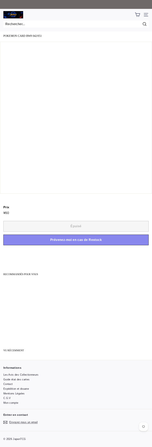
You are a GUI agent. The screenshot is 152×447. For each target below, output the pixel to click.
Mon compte (10, 402)
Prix (6, 207)
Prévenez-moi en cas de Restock (76, 239)
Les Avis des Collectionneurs (21, 374)
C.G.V (7, 398)
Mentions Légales (14, 393)
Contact (8, 384)
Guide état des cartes (16, 379)
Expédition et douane (16, 388)
